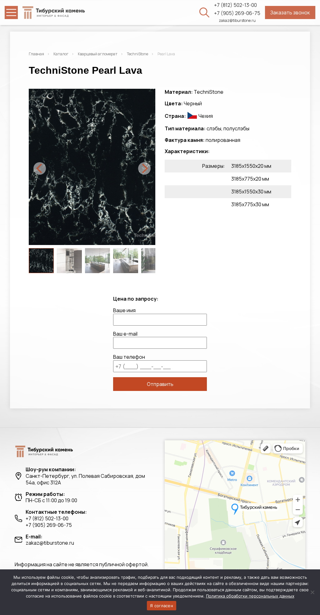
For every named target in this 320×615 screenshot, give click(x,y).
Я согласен (161, 605)
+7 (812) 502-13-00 (235, 5)
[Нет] (312, 592)
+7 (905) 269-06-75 (237, 13)
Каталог (60, 54)
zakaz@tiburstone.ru (237, 20)
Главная (36, 54)
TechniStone (137, 54)
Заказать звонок (290, 12)
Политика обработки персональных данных (250, 595)
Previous (39, 168)
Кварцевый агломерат (98, 54)
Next (144, 168)
